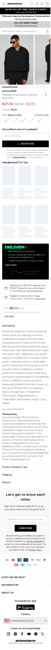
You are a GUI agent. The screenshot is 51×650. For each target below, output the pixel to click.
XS (5, 122)
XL (39, 122)
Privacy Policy (24, 158)
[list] (24, 11)
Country (24, 633)
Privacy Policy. (35, 569)
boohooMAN (9, 92)
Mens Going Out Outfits (11, 34)
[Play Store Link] (24, 626)
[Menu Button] (3, 3)
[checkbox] (3, 155)
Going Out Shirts (29, 34)
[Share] (45, 34)
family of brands (33, 560)
